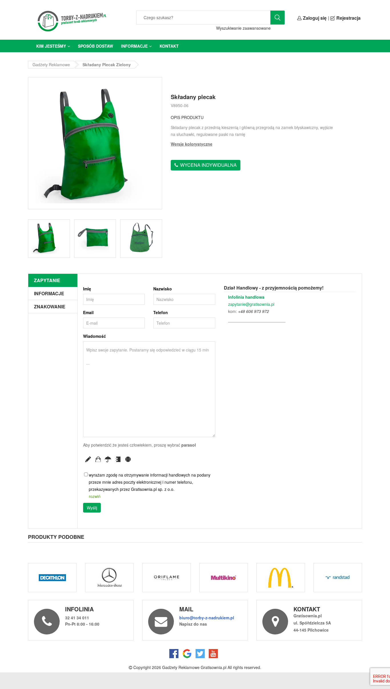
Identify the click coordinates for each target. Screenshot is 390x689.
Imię (87, 289)
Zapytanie (47, 280)
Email (88, 312)
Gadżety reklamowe (51, 64)
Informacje (134, 46)
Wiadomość (94, 336)
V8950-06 (179, 105)
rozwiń (94, 496)
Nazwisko (162, 289)
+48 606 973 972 (253, 311)
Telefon (160, 312)
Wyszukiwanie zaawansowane (243, 28)
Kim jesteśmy (51, 46)
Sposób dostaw (95, 46)
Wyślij (92, 508)
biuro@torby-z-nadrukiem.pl (206, 617)
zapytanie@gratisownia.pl (251, 304)
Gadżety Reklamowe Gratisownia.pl (194, 667)
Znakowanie (49, 306)
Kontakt (169, 46)
